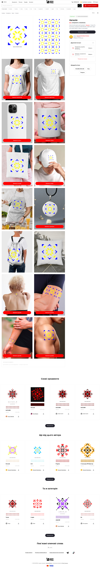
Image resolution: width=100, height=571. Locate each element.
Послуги (20, 2)
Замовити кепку (49, 183)
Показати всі (50, 425)
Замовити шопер (17, 183)
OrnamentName (49, 563)
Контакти (31, 2)
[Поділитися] (96, 12)
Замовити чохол (17, 140)
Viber (88, 68)
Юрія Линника (65, 563)
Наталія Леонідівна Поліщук (83, 35)
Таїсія (7, 517)
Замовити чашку (50, 140)
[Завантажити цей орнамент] (18, 416)
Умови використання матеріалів (57, 552)
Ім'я (70, 22)
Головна (3, 13)
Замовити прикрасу (49, 226)
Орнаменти (14, 2)
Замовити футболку (17, 97)
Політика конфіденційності (41, 552)
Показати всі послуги (82, 58)
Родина (58, 463)
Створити (89, 5)
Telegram (82, 72)
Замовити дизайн (17, 312)
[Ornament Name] (49, 1)
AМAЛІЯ (58, 520)
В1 (81, 517)
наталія (50, 547)
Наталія (17, 13)
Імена (13, 13)
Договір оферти (28, 552)
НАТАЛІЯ (8, 410)
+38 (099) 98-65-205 (79, 68)
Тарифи (25, 2)
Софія (32, 517)
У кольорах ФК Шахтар (87, 463)
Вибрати (90, 48)
